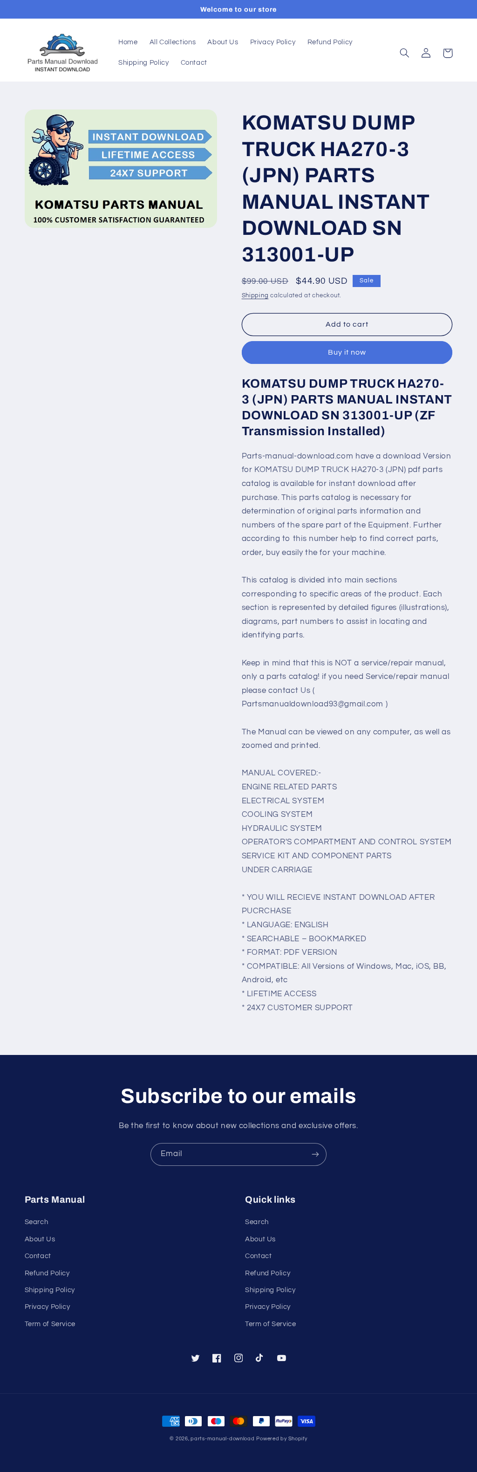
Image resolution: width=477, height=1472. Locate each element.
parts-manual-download (222, 1438)
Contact (38, 1256)
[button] (405, 53)
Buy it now (347, 352)
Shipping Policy (50, 1290)
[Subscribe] (315, 1154)
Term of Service (50, 1324)
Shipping (255, 296)
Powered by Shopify (281, 1438)
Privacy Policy (47, 1306)
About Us (40, 1239)
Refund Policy (47, 1273)
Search (36, 1222)
